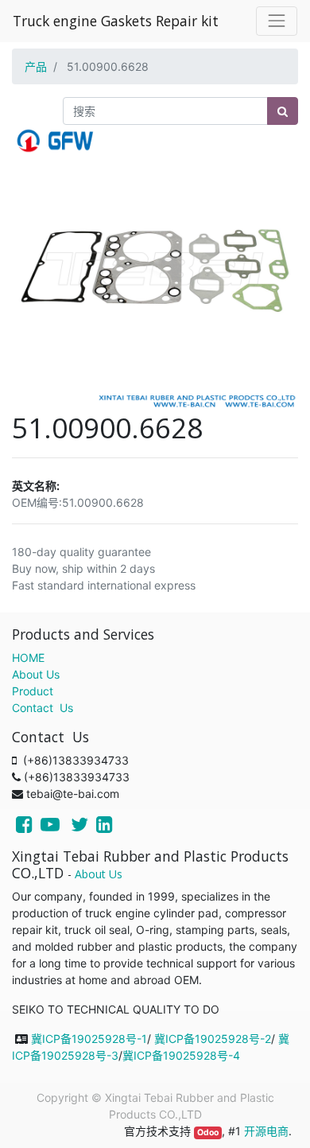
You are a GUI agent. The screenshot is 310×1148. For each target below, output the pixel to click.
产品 (36, 66)
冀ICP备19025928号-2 (212, 1038)
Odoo (208, 1132)
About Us (36, 674)
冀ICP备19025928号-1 (89, 1038)
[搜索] (282, 111)
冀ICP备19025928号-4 (181, 1055)
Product (32, 691)
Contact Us (42, 707)
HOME (28, 657)
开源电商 (266, 1131)
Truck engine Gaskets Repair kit (116, 20)
